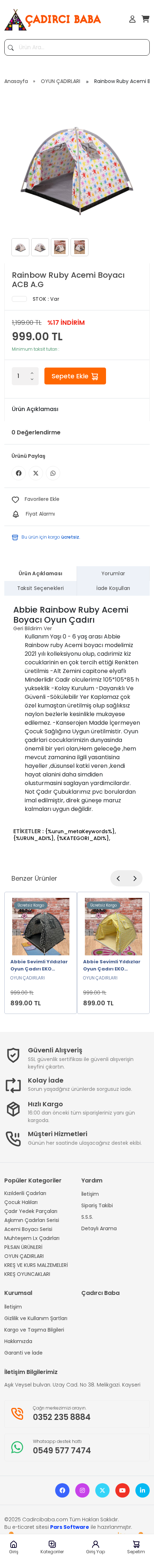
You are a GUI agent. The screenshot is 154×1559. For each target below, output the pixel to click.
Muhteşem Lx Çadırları (31, 1238)
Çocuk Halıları (21, 1202)
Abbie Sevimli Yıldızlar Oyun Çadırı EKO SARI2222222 (111, 965)
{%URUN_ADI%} (33, 838)
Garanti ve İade (23, 1352)
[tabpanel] (77, 723)
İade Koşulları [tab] (113, 588)
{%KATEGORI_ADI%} (83, 838)
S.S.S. (87, 1217)
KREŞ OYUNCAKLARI (27, 1274)
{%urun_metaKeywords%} (80, 831)
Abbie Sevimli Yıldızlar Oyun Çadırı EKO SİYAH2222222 (39, 965)
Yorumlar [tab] (113, 573)
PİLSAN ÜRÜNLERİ (23, 1247)
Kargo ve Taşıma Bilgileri (34, 1329)
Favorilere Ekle (42, 499)
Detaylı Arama (99, 1228)
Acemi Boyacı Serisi (28, 1229)
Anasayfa (16, 81)
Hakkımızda (18, 1341)
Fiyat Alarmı (40, 513)
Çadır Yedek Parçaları (30, 1211)
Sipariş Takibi (97, 1205)
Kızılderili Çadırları (25, 1193)
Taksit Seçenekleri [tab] (40, 588)
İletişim (90, 1194)
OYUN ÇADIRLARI (60, 81)
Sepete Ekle (71, 376)
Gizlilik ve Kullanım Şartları (35, 1318)
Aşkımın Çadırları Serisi (31, 1220)
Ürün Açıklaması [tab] (41, 573)
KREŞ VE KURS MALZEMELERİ (36, 1265)
